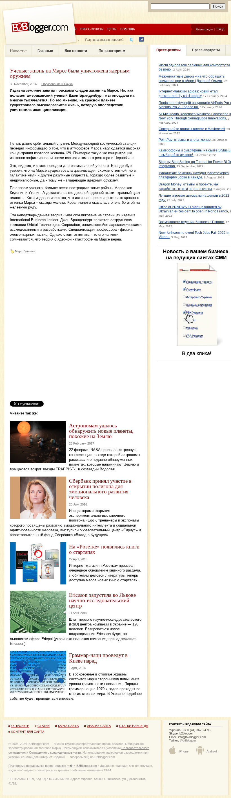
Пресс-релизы (92, 29)
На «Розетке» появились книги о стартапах (104, 549)
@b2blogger (188, 740)
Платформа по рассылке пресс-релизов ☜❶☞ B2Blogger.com (52, 765)
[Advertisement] (76, 120)
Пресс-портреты (206, 50)
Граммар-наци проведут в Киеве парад (98, 657)
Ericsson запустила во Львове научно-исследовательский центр (102, 600)
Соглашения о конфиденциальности (55, 752)
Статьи (43, 725)
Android (211, 751)
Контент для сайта (27, 731)
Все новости (76, 51)
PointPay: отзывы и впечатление (185, 139)
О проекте (20, 725)
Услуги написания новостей (104, 39)
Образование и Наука (57, 84)
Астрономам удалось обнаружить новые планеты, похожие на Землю (101, 430)
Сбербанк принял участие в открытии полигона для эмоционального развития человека (100, 488)
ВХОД (220, 29)
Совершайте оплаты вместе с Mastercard (192, 129)
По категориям (112, 51)
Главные (45, 51)
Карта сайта (68, 725)
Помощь (127, 29)
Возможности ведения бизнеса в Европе (191, 222)
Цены (112, 29)
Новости (69, 29)
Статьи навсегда (133, 725)
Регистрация (204, 29)
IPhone (183, 751)
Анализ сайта (99, 725)
